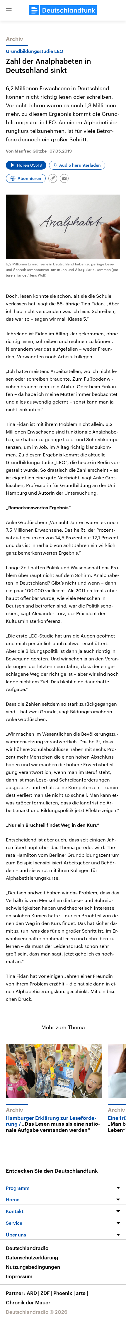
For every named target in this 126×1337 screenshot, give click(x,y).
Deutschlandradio (27, 1248)
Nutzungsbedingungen (33, 1267)
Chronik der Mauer (28, 1302)
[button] (9, 10)
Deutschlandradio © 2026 (36, 1312)
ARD (33, 1293)
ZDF (46, 1293)
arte (82, 1293)
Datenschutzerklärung (32, 1257)
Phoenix (64, 1293)
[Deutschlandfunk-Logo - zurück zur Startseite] (63, 10)
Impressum (19, 1276)
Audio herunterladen (80, 165)
